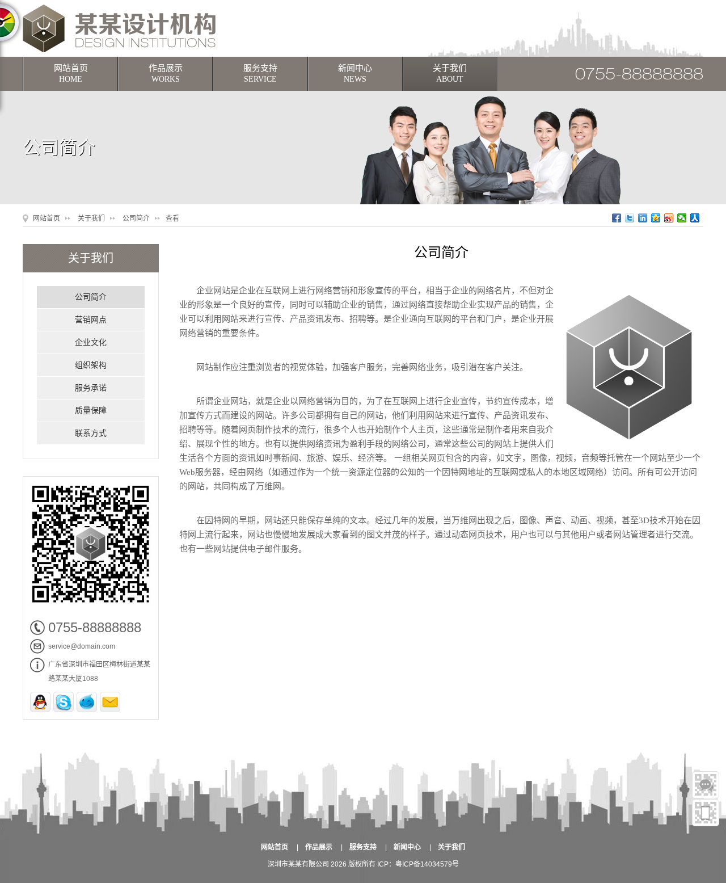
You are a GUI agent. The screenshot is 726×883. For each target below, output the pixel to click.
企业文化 (91, 342)
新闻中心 (355, 73)
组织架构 (91, 365)
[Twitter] (630, 217)
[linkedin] (643, 217)
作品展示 (166, 73)
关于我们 (450, 73)
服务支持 (260, 73)
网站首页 (71, 73)
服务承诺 (91, 388)
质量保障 (91, 410)
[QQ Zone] (656, 217)
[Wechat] (682, 217)
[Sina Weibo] (669, 217)
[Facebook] (617, 217)
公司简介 (136, 218)
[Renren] (695, 217)
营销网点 (91, 320)
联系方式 (91, 433)
